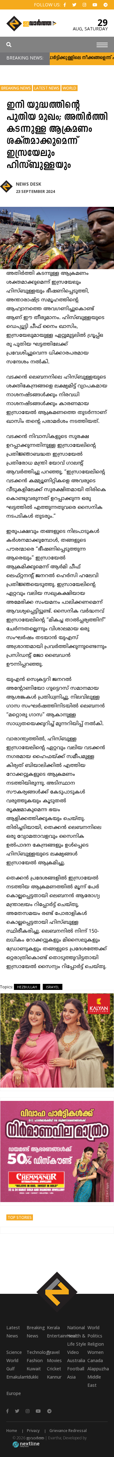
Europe (13, 1393)
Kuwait (34, 1369)
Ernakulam (16, 1377)
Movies (54, 1360)
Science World (14, 1356)
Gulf (10, 1369)
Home (11, 1430)
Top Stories (20, 1217)
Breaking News (16, 88)
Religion (95, 1344)
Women (95, 1352)
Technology (37, 1352)
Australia (76, 1360)
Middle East (94, 1381)
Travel (53, 1352)
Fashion (35, 1360)
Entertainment (57, 1336)
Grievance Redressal (68, 1430)
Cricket (54, 1369)
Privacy (33, 1430)
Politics (94, 1336)
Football (75, 1369)
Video (73, 1352)
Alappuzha (97, 1369)
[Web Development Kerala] (26, 1444)
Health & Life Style (76, 1340)
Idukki (32, 1377)
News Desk (28, 184)
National (76, 1327)
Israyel (52, 987)
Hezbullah (27, 987)
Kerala (53, 1327)
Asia (71, 1377)
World (69, 88)
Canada (95, 1360)
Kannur (54, 1377)
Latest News (46, 88)
